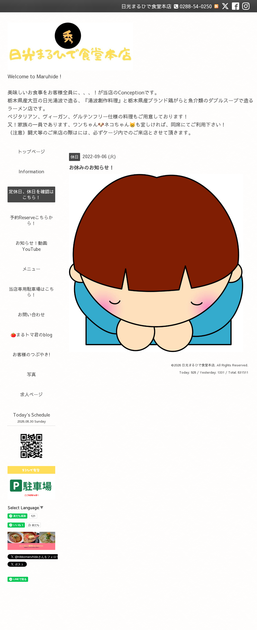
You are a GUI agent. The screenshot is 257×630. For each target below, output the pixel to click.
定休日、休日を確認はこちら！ (31, 194)
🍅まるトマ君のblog (31, 334)
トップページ (31, 151)
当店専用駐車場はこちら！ (31, 292)
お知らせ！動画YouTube (31, 246)
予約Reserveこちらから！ (31, 220)
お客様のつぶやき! (31, 354)
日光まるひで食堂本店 (198, 365)
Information (31, 171)
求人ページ (31, 394)
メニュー (31, 269)
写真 (31, 374)
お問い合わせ (31, 314)
